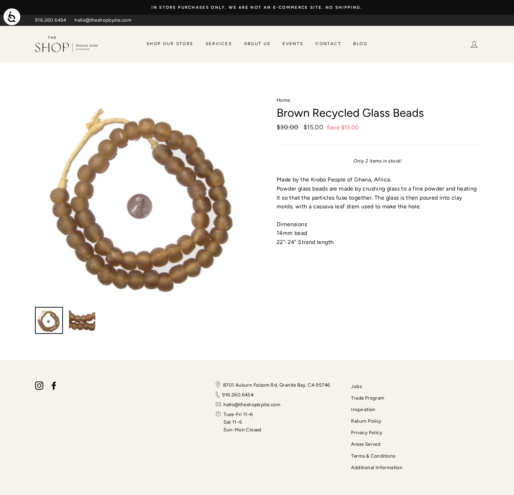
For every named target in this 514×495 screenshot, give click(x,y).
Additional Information (376, 467)
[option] (257, 7)
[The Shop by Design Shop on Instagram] (39, 385)
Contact (328, 43)
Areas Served (365, 444)
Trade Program (367, 398)
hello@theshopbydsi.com (102, 20)
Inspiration (363, 409)
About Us (257, 43)
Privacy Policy (366, 432)
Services (219, 43)
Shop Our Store (170, 43)
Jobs (356, 386)
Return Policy (366, 421)
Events (293, 43)
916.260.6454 (50, 20)
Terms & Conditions (373, 456)
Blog (360, 43)
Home (283, 100)
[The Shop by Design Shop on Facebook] (54, 385)
